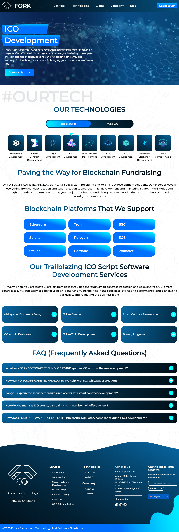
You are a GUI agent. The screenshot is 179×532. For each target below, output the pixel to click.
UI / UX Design (59, 489)
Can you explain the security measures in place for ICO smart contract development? (62, 393)
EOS (122, 238)
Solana (35, 238)
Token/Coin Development (79, 334)
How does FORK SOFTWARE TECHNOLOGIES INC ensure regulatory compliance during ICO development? (76, 417)
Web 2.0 (112, 123)
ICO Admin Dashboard (18, 334)
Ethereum (37, 224)
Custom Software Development (60, 483)
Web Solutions (59, 477)
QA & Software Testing (63, 504)
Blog (133, 5)
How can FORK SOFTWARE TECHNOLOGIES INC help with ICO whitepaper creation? (61, 380)
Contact (89, 493)
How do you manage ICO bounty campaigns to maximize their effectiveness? (57, 405)
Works (100, 5)
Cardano (81, 251)
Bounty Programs (134, 334)
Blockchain (68, 123)
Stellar (34, 251)
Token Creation (72, 314)
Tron (78, 224)
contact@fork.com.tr (126, 471)
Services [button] (59, 5)
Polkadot (126, 251)
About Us (89, 489)
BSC (122, 224)
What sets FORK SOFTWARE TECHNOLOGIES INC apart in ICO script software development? (67, 368)
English (156, 496)
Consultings (58, 472)
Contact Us (16, 72)
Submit (153, 488)
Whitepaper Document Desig (22, 314)
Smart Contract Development (142, 314)
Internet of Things (61, 494)
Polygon (81, 238)
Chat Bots (57, 499)
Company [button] (117, 5)
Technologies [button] (80, 5)
